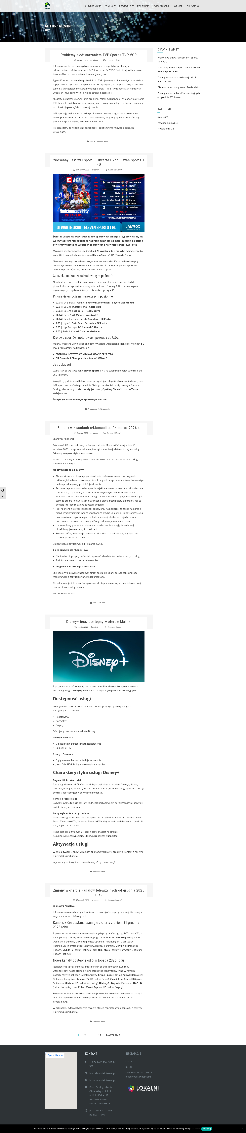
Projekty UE (192, 6)
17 (99, 1035)
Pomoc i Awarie (161, 6)
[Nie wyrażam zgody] (242, 1128)
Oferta (109, 6)
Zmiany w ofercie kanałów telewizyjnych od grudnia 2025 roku (98, 892)
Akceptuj (207, 1128)
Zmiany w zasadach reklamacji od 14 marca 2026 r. (99, 428)
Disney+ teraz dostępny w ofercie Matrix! (98, 622)
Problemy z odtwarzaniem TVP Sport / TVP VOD (99, 55)
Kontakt (178, 6)
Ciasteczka (195, 1128)
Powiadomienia (102, 141)
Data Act (129, 1061)
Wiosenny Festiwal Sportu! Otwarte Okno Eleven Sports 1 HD (98, 162)
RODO (128, 1067)
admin (95, 60)
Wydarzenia (105, 409)
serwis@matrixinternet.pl (66, 117)
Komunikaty (143, 6)
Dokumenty (125, 6)
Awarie (92, 141)
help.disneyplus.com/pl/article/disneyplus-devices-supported (85, 835)
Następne (113, 1035)
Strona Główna (93, 6)
